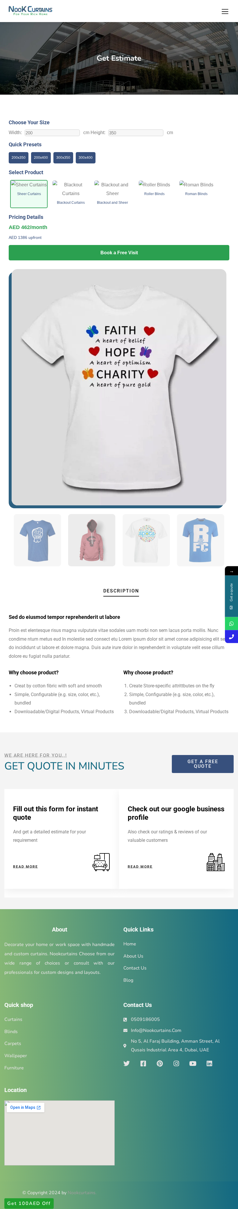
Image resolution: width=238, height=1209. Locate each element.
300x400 (86, 158)
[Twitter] (126, 1063)
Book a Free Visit (119, 252)
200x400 (41, 158)
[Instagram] (176, 1063)
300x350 (63, 158)
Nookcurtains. (82, 1193)
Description (121, 591)
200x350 (19, 158)
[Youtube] (193, 1063)
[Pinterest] (159, 1063)
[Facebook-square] (143, 1063)
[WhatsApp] (231, 623)
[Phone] (231, 636)
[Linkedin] (209, 1063)
